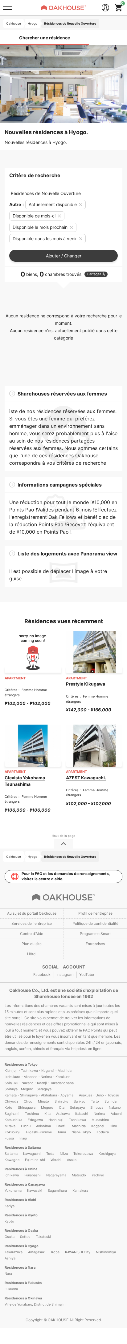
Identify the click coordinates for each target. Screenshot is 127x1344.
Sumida (110, 1101)
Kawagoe (12, 1160)
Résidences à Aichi (20, 1200)
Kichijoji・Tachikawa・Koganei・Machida (38, 1070)
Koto (8, 1107)
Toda (50, 1153)
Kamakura (80, 1190)
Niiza (64, 1153)
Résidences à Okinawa (23, 1298)
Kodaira (102, 1132)
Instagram (64, 974)
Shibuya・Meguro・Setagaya (28, 1089)
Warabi (56, 1160)
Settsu (25, 1237)
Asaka (71, 1160)
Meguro (47, 1107)
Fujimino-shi (35, 1160)
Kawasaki (34, 1190)
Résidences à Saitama (23, 1147)
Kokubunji (12, 1132)
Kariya (9, 1206)
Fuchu (26, 1126)
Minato (43, 1101)
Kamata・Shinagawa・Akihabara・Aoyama (39, 1095)
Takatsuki (43, 1237)
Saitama (11, 1153)
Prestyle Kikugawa (85, 683)
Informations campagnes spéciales (60, 485)
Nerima (99, 1113)
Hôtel (31, 954)
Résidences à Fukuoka (23, 1283)
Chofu (61, 1126)
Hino (113, 1126)
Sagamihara (57, 1190)
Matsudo (79, 1175)
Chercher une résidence (44, 37)
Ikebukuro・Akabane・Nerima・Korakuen (37, 1077)
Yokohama (13, 1190)
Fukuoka (11, 1289)
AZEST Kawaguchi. (86, 777)
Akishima (43, 1126)
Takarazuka (14, 1252)
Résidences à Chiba (21, 1169)
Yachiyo (98, 1175)
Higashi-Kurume (39, 1132)
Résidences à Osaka (21, 1230)
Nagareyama (56, 1175)
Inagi (23, 1138)
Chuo (28, 1101)
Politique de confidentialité (95, 923)
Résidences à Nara (20, 1267)
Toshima (32, 1113)
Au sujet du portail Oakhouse (31, 913)
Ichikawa (12, 1175)
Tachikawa (77, 1120)
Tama (61, 1132)
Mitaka (10, 1126)
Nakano (115, 1107)
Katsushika (13, 1120)
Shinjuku (61, 1101)
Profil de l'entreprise (95, 913)
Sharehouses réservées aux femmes (62, 394)
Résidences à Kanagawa (25, 1184)
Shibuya (96, 1107)
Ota (61, 1107)
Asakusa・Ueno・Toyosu (99, 1095)
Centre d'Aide (31, 933)
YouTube (86, 974)
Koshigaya (107, 1153)
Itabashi (81, 1113)
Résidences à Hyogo (22, 1246)
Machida (79, 1126)
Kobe (55, 1252)
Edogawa (35, 1120)
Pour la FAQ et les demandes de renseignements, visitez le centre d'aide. (66, 876)
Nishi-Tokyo (81, 1132)
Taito (95, 1101)
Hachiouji (55, 1120)
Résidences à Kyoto (21, 1215)
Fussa (9, 1138)
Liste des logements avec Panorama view (67, 554)
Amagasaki (37, 1252)
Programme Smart (95, 933)
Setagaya (77, 1107)
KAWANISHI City (77, 1252)
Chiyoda (11, 1101)
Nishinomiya (106, 1252)
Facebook (42, 974)
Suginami (12, 1113)
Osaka (9, 1237)
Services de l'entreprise (31, 923)
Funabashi (32, 1175)
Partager (94, 274)
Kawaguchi (32, 1153)
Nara (8, 1273)
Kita (47, 1113)
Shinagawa (26, 1107)
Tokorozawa (83, 1153)
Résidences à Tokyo (21, 1064)
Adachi (116, 1113)
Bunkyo (79, 1101)
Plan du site (32, 943)
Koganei (97, 1126)
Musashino (100, 1120)
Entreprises (95, 943)
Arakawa (63, 1113)
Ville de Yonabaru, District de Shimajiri (35, 1304)
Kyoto (9, 1221)
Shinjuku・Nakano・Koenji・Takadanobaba (39, 1083)
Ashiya (10, 1258)
